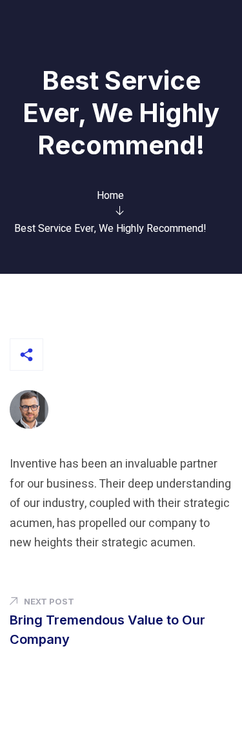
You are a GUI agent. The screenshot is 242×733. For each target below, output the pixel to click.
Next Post (49, 601)
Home (110, 195)
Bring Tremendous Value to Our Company (107, 629)
